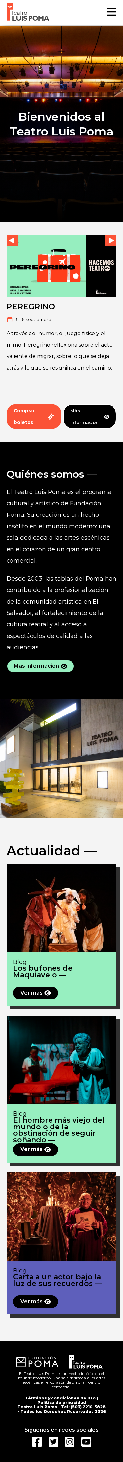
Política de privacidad (61, 1402)
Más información (84, 416)
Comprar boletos (24, 416)
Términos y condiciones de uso (60, 1398)
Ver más (31, 993)
